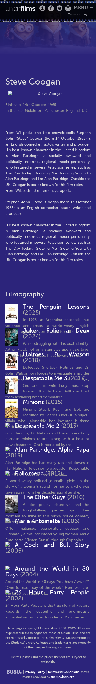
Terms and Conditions (63, 672)
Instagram (68, 8)
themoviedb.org (62, 677)
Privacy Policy (35, 672)
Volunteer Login (79, 14)
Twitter (59, 8)
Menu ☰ (83, 7)
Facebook (51, 8)
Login (42, 8)
